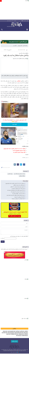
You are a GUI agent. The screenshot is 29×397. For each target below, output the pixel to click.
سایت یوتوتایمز (21, 334)
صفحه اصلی (25, 45)
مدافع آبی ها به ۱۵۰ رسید (23, 53)
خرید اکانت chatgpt (14, 334)
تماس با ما (15, 20)
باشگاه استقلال (22, 176)
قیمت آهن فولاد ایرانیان (18, 332)
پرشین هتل (25, 332)
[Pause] (3, 116)
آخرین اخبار (25, 247)
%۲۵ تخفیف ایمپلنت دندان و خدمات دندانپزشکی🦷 (14, 212)
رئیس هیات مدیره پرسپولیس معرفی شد (18, 188)
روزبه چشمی (10, 173)
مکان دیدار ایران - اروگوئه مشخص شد (18, 193)
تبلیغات (10, 20)
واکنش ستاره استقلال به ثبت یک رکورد (15, 55)
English (22, 20)
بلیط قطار (26, 334)
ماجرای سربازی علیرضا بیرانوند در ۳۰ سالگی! (17, 187)
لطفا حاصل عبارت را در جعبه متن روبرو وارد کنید (19, 236)
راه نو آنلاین (22, 331)
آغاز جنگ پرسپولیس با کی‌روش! (19, 197)
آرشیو (8, 20)
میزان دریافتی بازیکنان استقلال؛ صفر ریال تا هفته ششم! (15, 195)
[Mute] (5, 116)
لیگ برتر (14, 45)
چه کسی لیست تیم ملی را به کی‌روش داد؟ (17, 192)
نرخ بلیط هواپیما (25, 335)
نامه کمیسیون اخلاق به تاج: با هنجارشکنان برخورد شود (15, 190)
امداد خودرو (8, 334)
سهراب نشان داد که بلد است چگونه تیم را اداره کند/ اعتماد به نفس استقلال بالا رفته (14, 249)
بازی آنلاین (17, 331)
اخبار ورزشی (20, 45)
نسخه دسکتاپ (14, 341)
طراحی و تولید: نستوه (14, 352)
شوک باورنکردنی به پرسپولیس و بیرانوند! (18, 198)
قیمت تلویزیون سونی (11, 331)
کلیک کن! (14, 124)
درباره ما (12, 20)
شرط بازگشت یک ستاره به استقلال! (18, 185)
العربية (25, 20)
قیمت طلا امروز (4, 332)
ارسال (3, 241)
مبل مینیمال (5, 331)
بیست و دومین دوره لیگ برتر (19, 173)
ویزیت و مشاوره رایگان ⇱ (14, 216)
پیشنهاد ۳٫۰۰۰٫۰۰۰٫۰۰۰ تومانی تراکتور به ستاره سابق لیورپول (15, 183)
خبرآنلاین (14, 25)
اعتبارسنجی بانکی (11, 332)
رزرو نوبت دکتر (18, 335)
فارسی (27, 20)
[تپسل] (1, 40)
